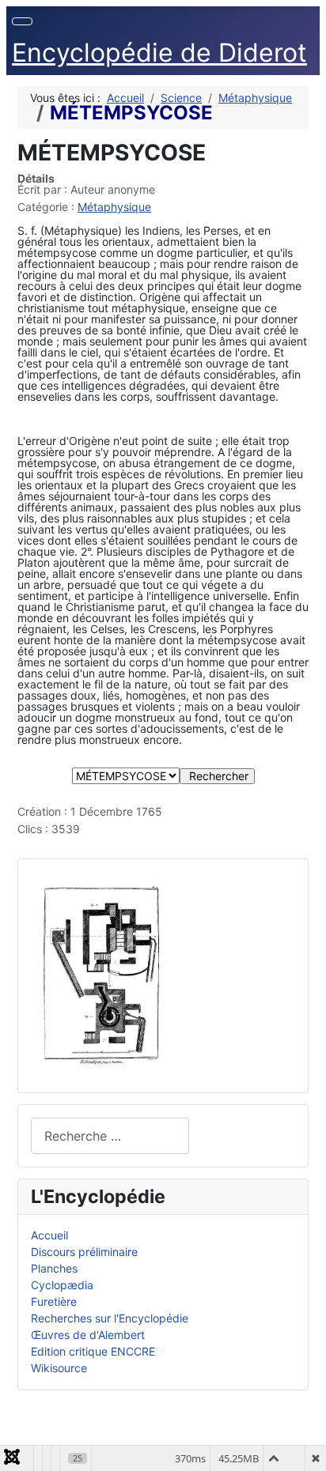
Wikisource (59, 1368)
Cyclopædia (62, 1285)
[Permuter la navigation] (22, 21)
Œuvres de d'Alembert (88, 1334)
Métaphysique (114, 206)
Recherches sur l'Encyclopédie (109, 1318)
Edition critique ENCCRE (93, 1351)
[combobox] (110, 1135)
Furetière (54, 1301)
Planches (54, 1268)
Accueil (49, 1235)
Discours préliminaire (84, 1251)
